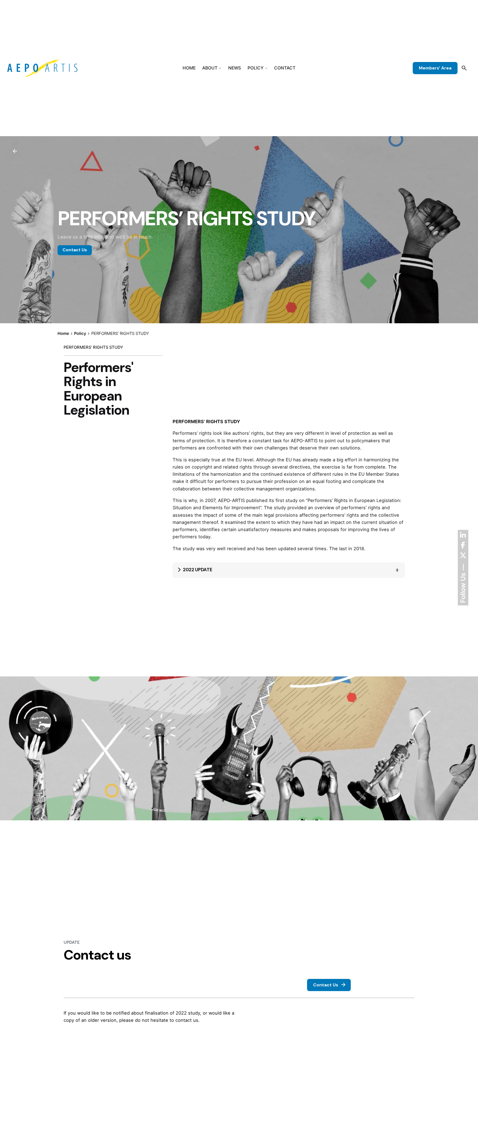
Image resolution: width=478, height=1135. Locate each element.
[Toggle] (397, 570)
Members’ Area (435, 68)
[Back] (15, 151)
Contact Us (75, 250)
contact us (186, 1020)
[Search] (464, 68)
